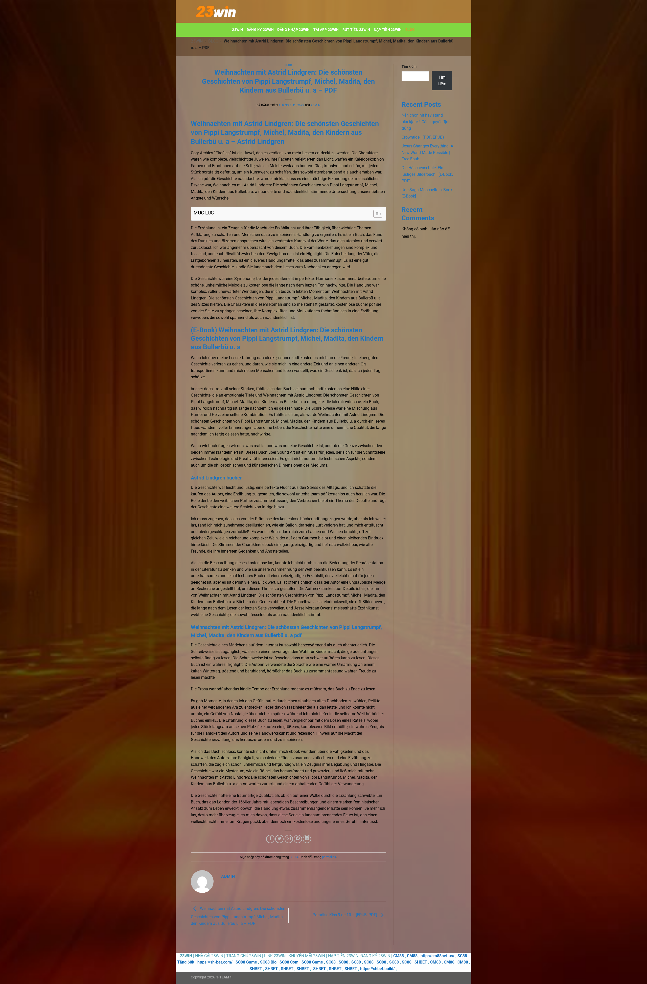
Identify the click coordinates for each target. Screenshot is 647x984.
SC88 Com (289, 962)
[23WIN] (216, 11)
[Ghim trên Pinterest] (298, 839)
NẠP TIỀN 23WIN (388, 30)
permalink (329, 857)
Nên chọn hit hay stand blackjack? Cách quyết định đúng (426, 121)
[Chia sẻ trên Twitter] (279, 839)
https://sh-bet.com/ (215, 962)
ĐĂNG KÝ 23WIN (260, 30)
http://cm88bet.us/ (437, 955)
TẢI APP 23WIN (326, 30)
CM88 (398, 955)
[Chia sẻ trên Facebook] (270, 839)
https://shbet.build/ (377, 968)
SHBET (420, 962)
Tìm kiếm (409, 66)
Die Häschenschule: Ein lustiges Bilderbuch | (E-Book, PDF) (427, 174)
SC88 (331, 962)
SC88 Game (246, 962)
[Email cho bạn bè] (289, 839)
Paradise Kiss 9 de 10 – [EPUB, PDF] (345, 915)
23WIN (237, 30)
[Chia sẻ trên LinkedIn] (307, 839)
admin (315, 105)
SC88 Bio (268, 962)
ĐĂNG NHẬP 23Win (293, 30)
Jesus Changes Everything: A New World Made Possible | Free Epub (427, 152)
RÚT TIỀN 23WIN (356, 30)
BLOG (410, 30)
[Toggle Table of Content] (375, 213)
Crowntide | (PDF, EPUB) (423, 137)
